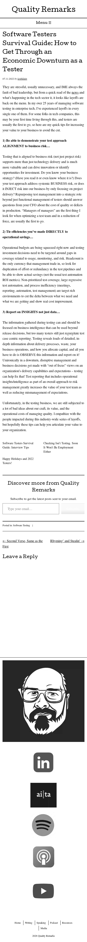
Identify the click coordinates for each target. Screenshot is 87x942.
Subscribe (72, 508)
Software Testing (21, 525)
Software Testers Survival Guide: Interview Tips (18, 445)
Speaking (41, 922)
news (75, 92)
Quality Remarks (43, 10)
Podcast (54, 922)
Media (44, 928)
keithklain (22, 78)
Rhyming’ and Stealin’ (67, 540)
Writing (28, 922)
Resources (67, 922)
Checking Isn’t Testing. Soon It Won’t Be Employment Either (61, 447)
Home (18, 922)
